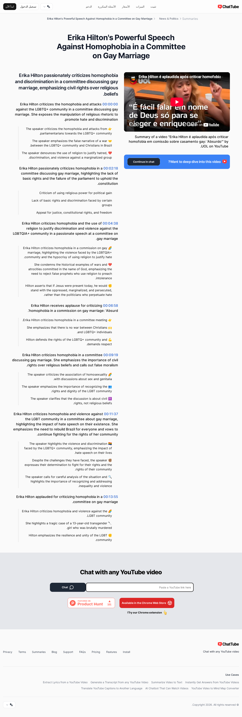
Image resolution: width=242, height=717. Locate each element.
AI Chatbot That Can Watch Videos (166, 688)
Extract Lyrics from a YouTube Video (65, 682)
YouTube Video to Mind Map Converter (215, 688)
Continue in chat (143, 161)
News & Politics (168, 18)
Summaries (190, 19)
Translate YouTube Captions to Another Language (111, 688)
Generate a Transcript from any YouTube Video (119, 682)
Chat (65, 587)
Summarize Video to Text (166, 682)
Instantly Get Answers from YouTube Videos (212, 682)
